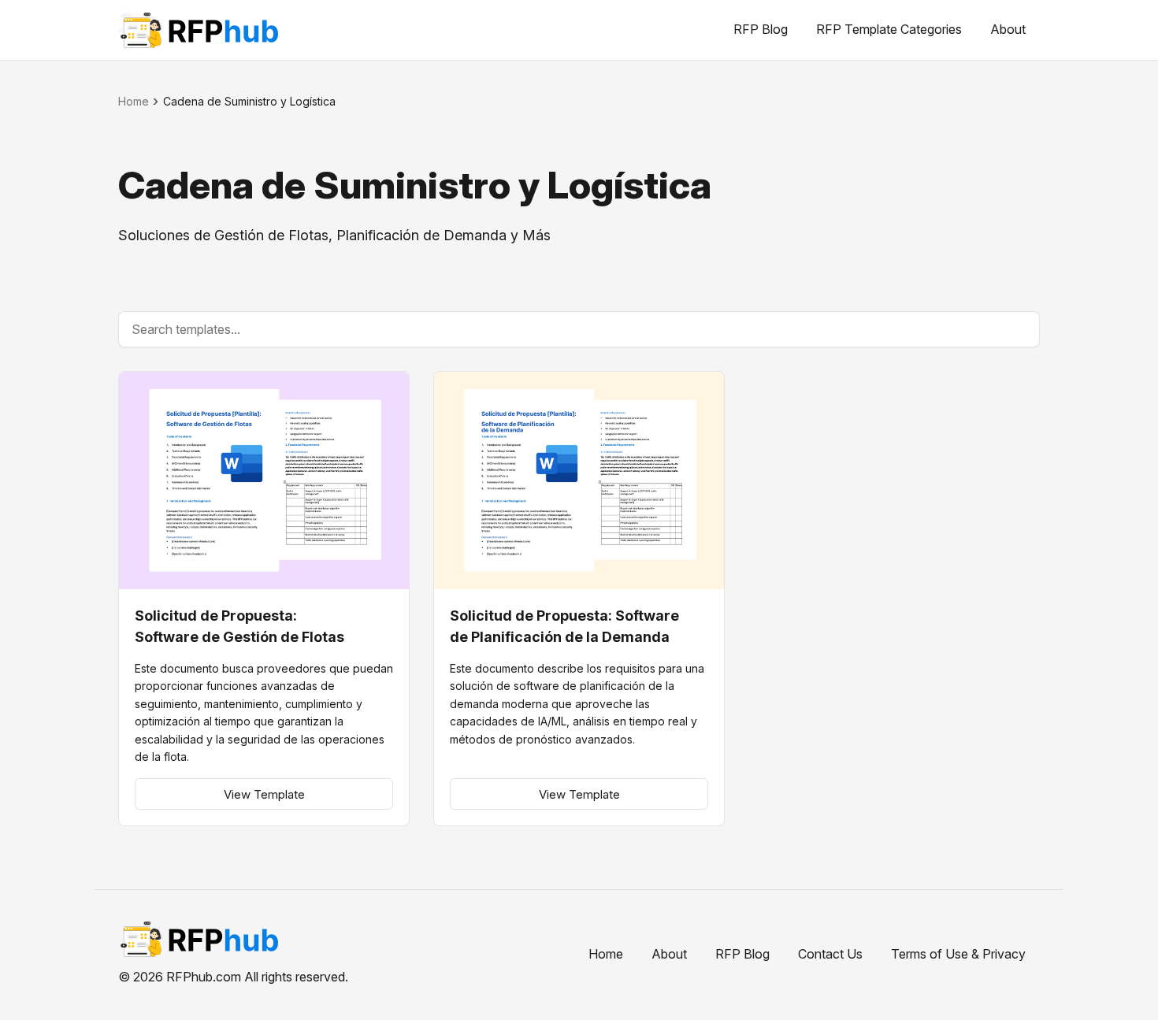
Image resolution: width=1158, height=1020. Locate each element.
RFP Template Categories (889, 29)
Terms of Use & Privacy (958, 954)
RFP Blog (760, 29)
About (1008, 29)
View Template (264, 794)
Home (133, 101)
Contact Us (830, 954)
